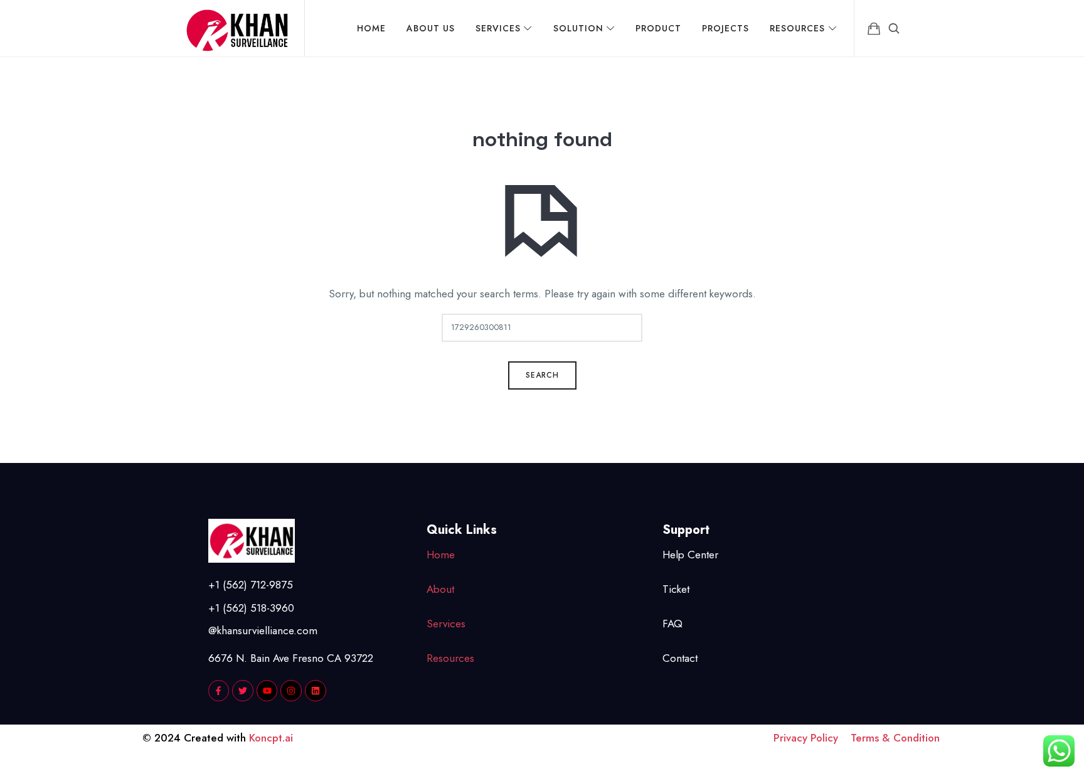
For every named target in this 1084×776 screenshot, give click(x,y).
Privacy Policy (812, 737)
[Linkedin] (315, 690)
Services (446, 623)
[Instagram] (291, 690)
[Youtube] (267, 690)
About (440, 589)
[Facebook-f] (219, 690)
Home (441, 554)
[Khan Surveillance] (237, 28)
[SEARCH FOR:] (542, 328)
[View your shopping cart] (874, 28)
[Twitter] (242, 690)
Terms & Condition (895, 737)
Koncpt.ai (271, 737)
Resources (450, 658)
